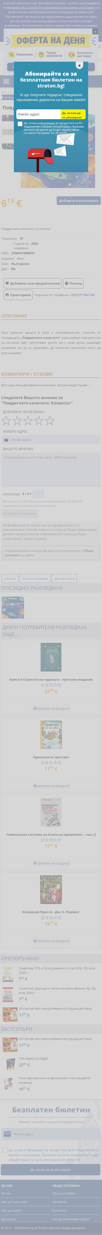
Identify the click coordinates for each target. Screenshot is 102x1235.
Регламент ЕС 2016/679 (52, 133)
